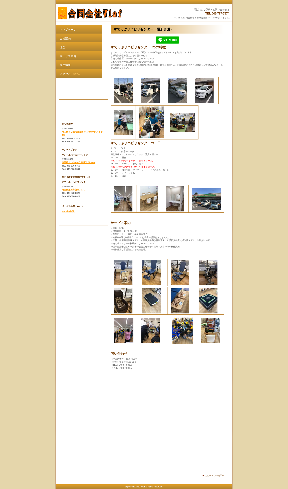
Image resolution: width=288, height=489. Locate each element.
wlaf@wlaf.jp (68, 211)
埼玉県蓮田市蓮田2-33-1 (73, 189)
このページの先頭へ (214, 475)
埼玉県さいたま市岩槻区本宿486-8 (78, 162)
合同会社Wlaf (106, 13)
